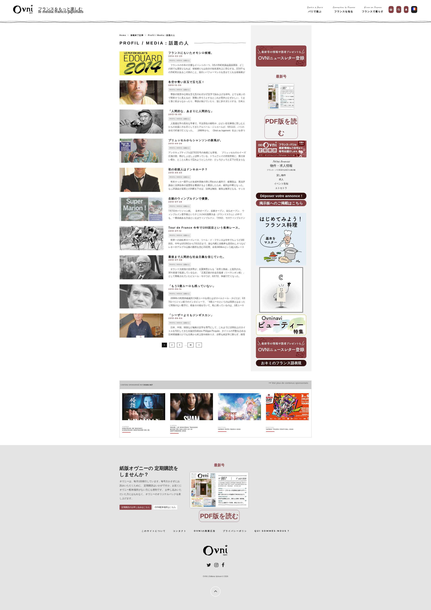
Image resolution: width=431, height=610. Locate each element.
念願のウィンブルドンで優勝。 (189, 198)
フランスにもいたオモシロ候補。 (191, 52)
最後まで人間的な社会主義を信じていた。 (197, 256)
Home (123, 35)
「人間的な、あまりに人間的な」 (191, 111)
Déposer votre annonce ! (281, 196)
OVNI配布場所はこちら (165, 507)
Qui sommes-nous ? (272, 531)
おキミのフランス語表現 (281, 363)
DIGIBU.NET (148, 385)
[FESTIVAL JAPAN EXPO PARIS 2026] (229, 435)
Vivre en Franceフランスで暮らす (373, 9)
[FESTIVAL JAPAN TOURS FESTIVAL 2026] (279, 435)
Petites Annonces (281, 165)
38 (190, 345)
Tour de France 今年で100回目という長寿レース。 (204, 227)
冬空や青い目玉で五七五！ (186, 82)
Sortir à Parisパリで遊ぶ (315, 9)
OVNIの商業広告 (205, 531)
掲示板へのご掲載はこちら (281, 203)
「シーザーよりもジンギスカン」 (191, 315)
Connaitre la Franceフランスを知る (344, 9)
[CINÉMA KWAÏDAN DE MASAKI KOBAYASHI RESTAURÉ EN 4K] (136, 435)
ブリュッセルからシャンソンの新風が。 (195, 140)
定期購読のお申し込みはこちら (135, 507)
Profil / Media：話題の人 (180, 60)
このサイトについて (154, 531)
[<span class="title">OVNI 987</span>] (281, 96)
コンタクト (180, 531)
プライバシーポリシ (235, 531)
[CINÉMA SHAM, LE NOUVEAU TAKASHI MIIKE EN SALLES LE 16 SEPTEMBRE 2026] (184, 435)
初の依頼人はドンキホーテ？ (189, 169)
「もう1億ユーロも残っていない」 (192, 286)
